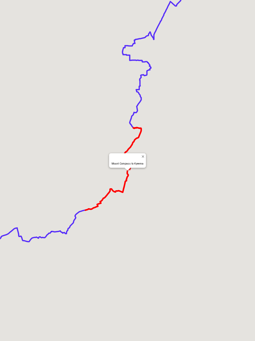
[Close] (143, 156)
